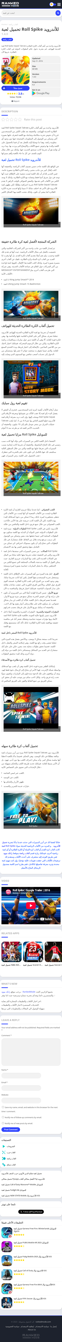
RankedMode (29, 991)
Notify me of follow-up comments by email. (23, 1117)
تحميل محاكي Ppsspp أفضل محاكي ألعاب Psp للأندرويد (23, 1179)
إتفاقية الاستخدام (27, 1326)
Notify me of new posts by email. (19, 1123)
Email (4, 1082)
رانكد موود (7, 853)
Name (4, 1070)
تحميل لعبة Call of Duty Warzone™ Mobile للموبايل (22, 1184)
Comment (6, 1035)
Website (4, 1094)
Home (4, 24)
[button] (58, 13)
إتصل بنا (53, 1326)
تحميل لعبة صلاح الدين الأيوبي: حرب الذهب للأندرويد (21, 1173)
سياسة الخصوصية (12, 1326)
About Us (32, 1329)
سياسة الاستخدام (42, 1326)
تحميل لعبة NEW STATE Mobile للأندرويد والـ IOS (20, 1195)
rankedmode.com (43, 1321)
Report (16, 101)
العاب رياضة (13, 24)
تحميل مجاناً (18, 88)
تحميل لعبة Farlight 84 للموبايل (13, 1190)
